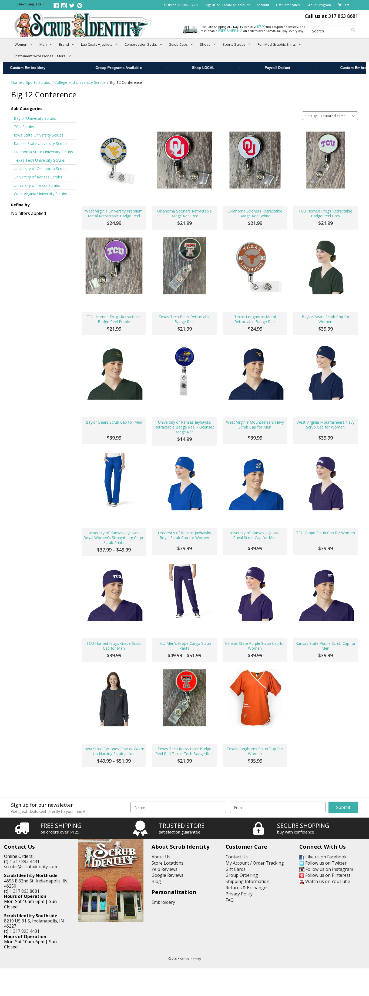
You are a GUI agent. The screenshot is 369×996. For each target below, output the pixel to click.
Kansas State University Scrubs (41, 143)
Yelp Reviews (164, 869)
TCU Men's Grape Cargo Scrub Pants (184, 646)
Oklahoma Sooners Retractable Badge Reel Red (184, 213)
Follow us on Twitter (325, 863)
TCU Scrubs (24, 126)
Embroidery (163, 902)
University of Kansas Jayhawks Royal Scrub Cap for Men (255, 535)
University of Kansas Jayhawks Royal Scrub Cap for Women (184, 535)
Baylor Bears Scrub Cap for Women (325, 319)
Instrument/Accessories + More (40, 56)
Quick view (113, 160)
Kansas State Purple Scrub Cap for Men (325, 646)
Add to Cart (114, 188)
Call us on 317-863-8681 (180, 5)
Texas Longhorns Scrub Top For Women (255, 751)
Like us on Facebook (325, 857)
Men (43, 44)
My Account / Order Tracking (255, 863)
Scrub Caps (178, 44)
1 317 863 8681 (24, 891)
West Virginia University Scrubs (40, 193)
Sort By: (311, 115)
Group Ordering (242, 875)
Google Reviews (167, 875)
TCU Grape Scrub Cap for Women (325, 532)
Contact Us (237, 857)
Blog (156, 881)
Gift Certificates (288, 5)
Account (263, 5)
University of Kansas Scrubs (38, 177)
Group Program (319, 5)
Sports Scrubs (234, 44)
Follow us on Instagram (328, 869)
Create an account (236, 5)
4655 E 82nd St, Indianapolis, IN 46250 (36, 883)
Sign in (210, 5)
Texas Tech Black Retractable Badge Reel (184, 319)
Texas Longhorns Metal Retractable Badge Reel (255, 319)
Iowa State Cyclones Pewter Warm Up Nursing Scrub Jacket (113, 751)
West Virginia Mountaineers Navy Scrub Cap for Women (325, 425)
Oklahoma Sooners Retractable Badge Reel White (254, 213)
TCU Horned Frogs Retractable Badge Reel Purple (114, 319)
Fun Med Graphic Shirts (277, 44)
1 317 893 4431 (24, 861)
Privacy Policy (239, 894)
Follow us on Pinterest (327, 875)
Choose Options (114, 510)
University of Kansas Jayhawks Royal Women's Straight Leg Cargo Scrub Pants (114, 537)
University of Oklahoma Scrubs (41, 168)
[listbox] (339, 116)
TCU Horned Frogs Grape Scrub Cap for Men (114, 646)
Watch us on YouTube (327, 881)
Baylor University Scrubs (35, 118)
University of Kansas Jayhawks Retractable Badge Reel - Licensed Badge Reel (184, 427)
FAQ (230, 900)
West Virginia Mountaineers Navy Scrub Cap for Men (255, 425)
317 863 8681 (343, 16)
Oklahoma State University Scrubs (43, 151)
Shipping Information (247, 881)
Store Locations (167, 863)
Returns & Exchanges (247, 888)
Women (21, 44)
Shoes (205, 44)
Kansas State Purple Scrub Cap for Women (255, 646)
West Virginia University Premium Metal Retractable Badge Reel (114, 213)
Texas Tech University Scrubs (39, 160)
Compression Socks (141, 44)
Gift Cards (236, 869)
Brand (64, 44)
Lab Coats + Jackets (96, 44)
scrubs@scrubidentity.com (30, 866)
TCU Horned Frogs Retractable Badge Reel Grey (325, 213)
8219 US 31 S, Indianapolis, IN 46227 (34, 923)
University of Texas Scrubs (37, 185)
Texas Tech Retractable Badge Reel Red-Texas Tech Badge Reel (184, 751)
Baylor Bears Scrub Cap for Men (114, 422)
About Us (161, 857)
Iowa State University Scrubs (38, 135)
